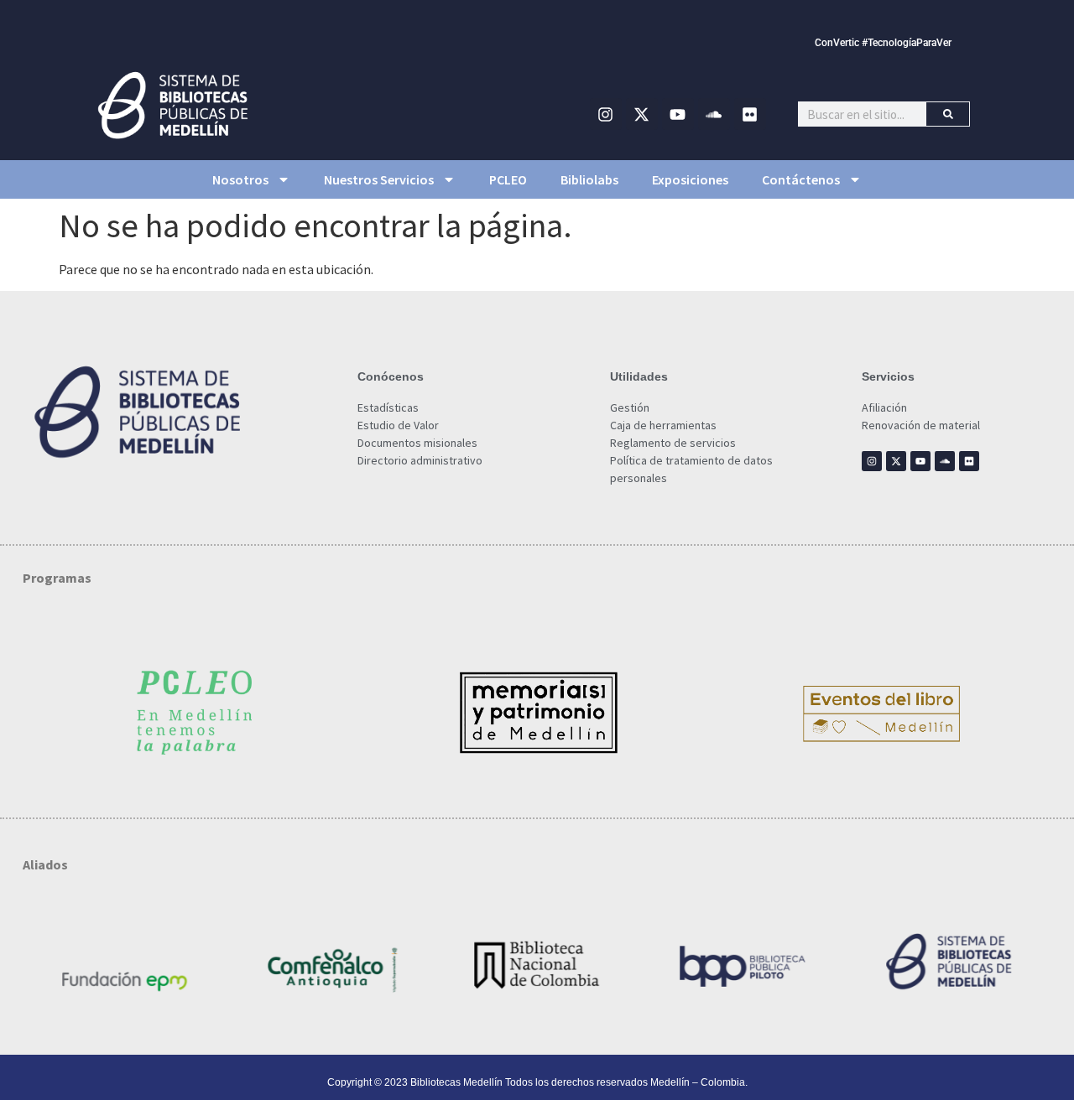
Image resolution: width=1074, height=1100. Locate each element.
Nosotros (240, 179)
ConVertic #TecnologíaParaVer (883, 43)
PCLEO (508, 179)
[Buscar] (947, 114)
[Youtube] (678, 114)
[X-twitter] (642, 114)
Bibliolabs (589, 179)
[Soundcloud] (714, 114)
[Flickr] (750, 114)
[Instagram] (606, 114)
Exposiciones (690, 179)
